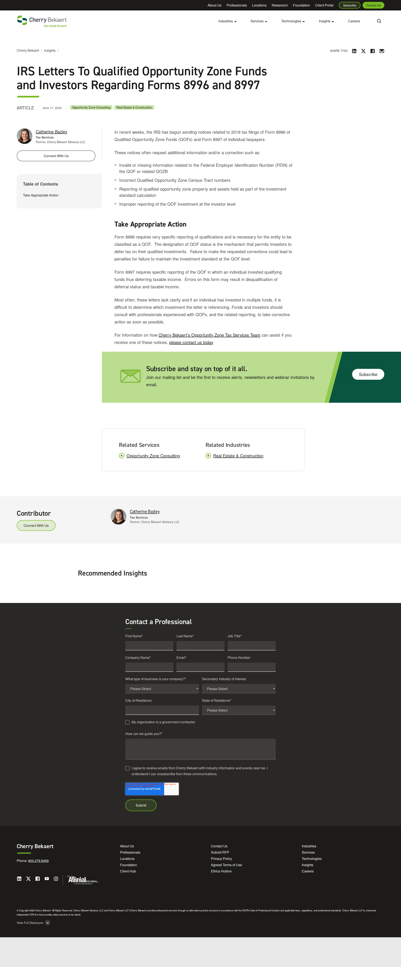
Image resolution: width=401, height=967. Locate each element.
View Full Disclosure (30, 923)
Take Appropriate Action (40, 194)
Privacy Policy (221, 858)
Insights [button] (324, 21)
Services (308, 852)
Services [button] (257, 21)
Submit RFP (220, 852)
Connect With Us (56, 155)
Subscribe (349, 5)
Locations (259, 5)
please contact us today (191, 342)
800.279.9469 (38, 860)
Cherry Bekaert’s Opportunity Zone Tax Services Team (209, 335)
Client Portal (324, 5)
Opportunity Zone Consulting (91, 107)
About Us (214, 5)
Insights (50, 50)
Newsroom (280, 5)
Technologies (312, 858)
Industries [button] (225, 21)
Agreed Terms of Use (226, 864)
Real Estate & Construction (134, 107)
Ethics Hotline (221, 871)
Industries (309, 846)
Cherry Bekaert (28, 50)
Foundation (301, 5)
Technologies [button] (291, 21)
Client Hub (128, 871)
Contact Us (373, 5)
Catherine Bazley (51, 131)
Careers (354, 21)
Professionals (237, 5)
